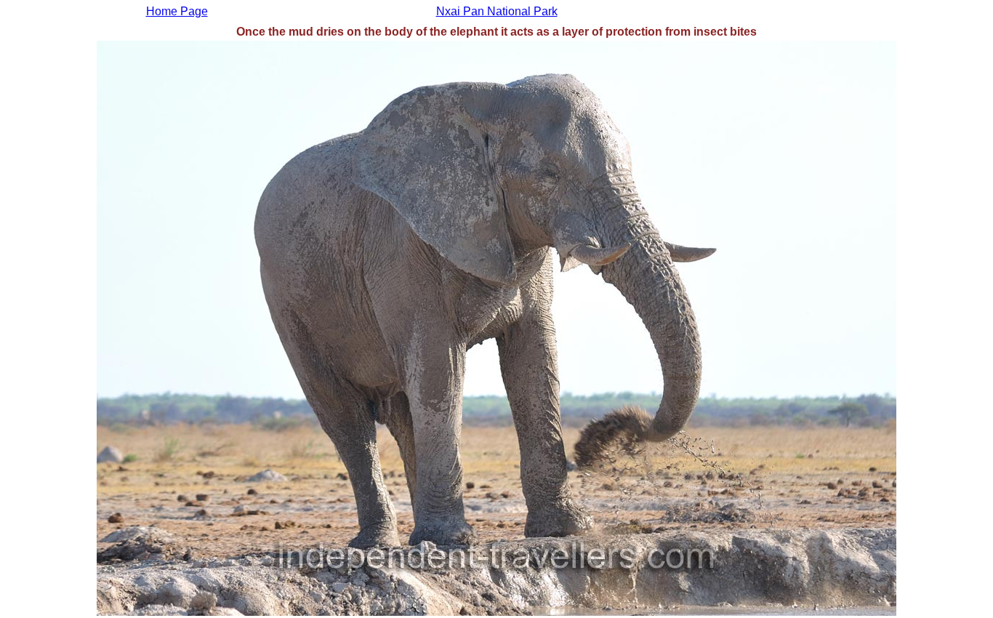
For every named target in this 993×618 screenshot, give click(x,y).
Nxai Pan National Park (497, 11)
